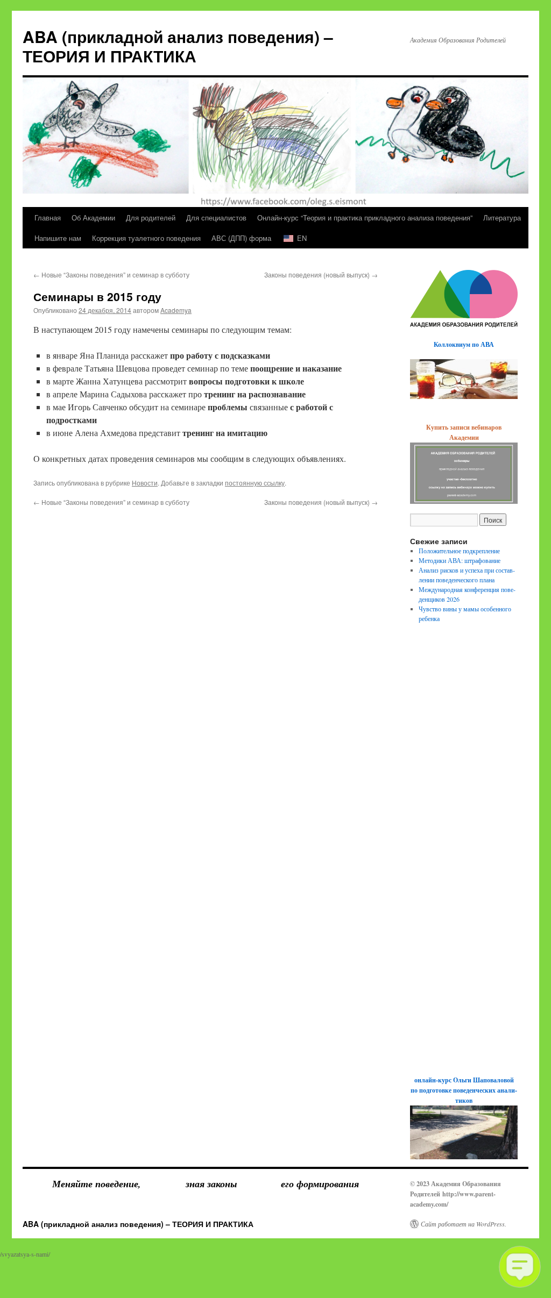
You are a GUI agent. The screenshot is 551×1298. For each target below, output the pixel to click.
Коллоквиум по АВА (464, 344)
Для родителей (150, 217)
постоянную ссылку (255, 482)
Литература (502, 217)
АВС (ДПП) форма (241, 238)
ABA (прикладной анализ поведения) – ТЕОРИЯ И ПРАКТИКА (178, 46)
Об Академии (93, 217)
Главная (47, 217)
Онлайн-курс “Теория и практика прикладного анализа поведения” (364, 217)
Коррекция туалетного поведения (146, 238)
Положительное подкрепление (459, 550)
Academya (176, 310)
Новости (145, 482)
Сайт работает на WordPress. (463, 1223)
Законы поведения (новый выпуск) (321, 274)
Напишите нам (57, 238)
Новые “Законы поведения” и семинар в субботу (111, 274)
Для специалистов (216, 217)
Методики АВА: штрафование (459, 560)
